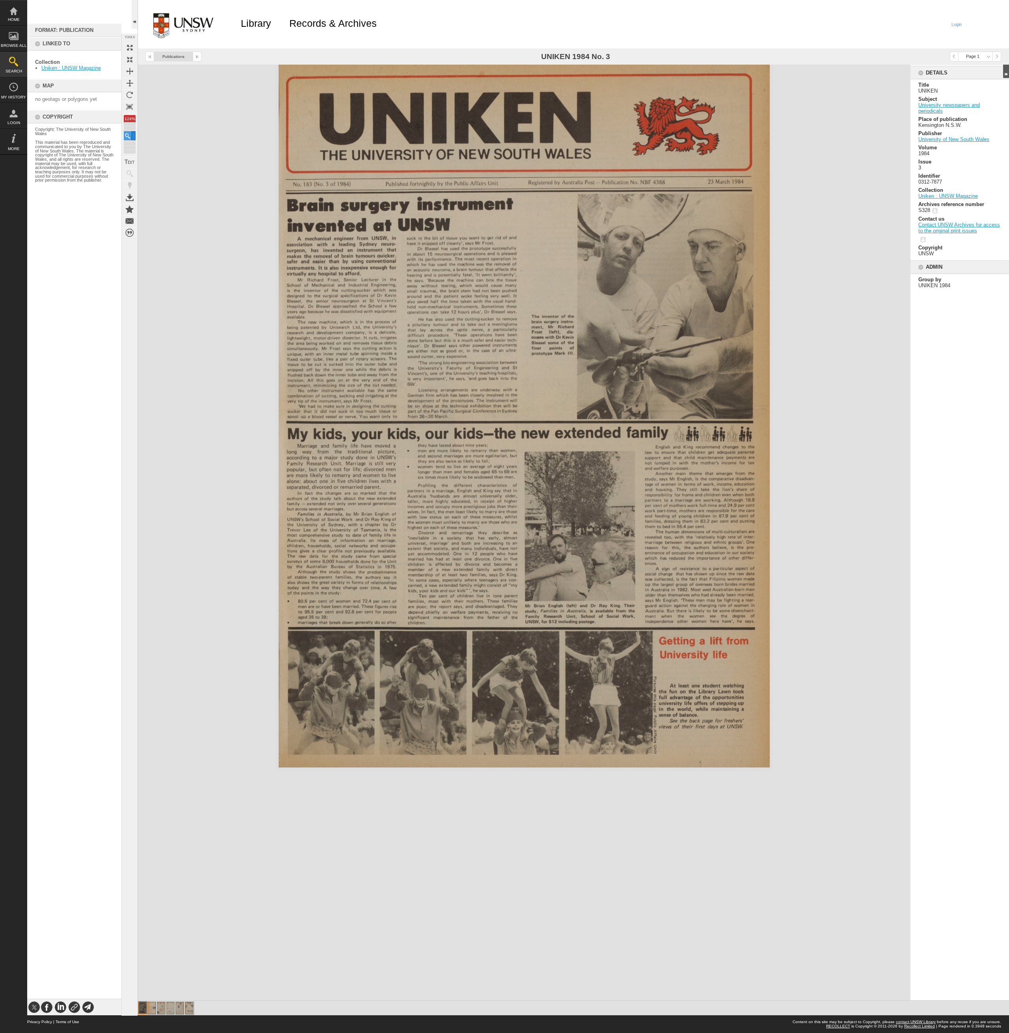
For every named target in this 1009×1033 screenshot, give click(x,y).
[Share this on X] (34, 1007)
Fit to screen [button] (130, 59)
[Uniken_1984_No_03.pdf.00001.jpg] (142, 1007)
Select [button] (988, 56)
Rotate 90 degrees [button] (130, 95)
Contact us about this (130, 221)
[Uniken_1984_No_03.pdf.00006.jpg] (189, 1008)
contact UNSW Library (916, 1022)
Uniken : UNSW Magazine (71, 68)
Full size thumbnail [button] (130, 48)
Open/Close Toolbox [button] (135, 14)
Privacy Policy (39, 1022)
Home (14, 19)
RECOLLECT (838, 1026)
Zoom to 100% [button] (130, 107)
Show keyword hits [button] (130, 174)
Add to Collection (130, 209)
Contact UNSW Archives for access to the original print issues (959, 228)
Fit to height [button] (130, 83)
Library (256, 23)
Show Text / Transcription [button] (130, 162)
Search (14, 71)
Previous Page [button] (954, 56)
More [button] (14, 149)
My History (13, 97)
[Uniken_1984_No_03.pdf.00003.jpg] (161, 1008)
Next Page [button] (997, 56)
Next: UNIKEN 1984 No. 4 (197, 56)
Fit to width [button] (130, 71)
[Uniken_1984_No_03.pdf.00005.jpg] (179, 1008)
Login (13, 123)
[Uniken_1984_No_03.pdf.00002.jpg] (151, 1008)
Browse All (14, 45)
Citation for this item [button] (130, 233)
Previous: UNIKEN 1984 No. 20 (150, 56)
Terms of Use (67, 1022)
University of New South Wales (953, 139)
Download (130, 197)
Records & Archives (333, 23)
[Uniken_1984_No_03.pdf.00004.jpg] (170, 1008)
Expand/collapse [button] (1006, 71)
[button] (130, 135)
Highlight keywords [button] (130, 185)
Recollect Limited (919, 1026)
